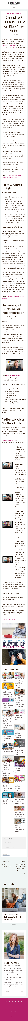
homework (6, 854)
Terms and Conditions (18, 1010)
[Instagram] (9, 1001)
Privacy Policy (16, 1006)
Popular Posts (9, 847)
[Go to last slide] (4, 905)
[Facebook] (6, 1001)
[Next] (23, 905)
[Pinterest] (21, 1001)
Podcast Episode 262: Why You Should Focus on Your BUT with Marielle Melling (12, 917)
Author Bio (8, 838)
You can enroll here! (8, 619)
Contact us (14, 1011)
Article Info (8, 842)
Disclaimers (6, 1010)
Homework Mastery (8, 45)
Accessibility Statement (14, 1008)
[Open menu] (14, 8)
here (14, 47)
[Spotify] (12, 1001)
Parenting (18, 13)
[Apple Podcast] (15, 1001)
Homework (10, 13)
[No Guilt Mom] (14, 3)
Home (8, 1006)
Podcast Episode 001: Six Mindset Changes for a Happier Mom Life (21, 867)
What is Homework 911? (7, 864)
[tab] (12, 924)
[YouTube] (18, 1001)
